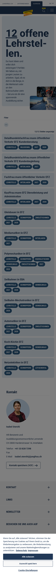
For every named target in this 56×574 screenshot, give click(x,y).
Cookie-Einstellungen (28, 570)
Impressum (33, 550)
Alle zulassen (28, 557)
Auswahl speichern (28, 563)
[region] (28, 554)
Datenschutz (21, 550)
